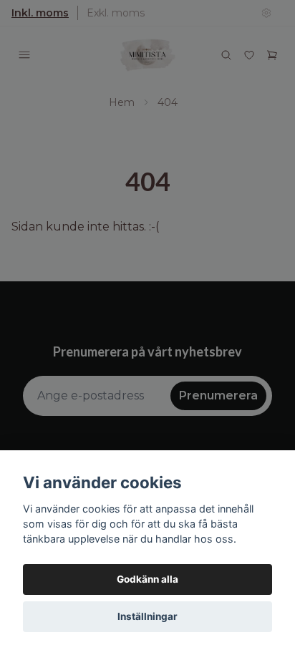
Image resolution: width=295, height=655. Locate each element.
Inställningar (147, 616)
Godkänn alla (147, 579)
